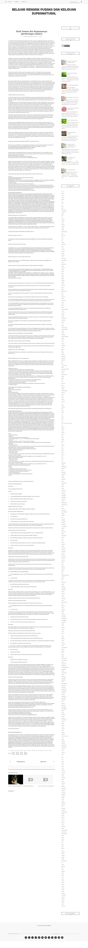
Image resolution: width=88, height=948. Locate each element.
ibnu (62, 410)
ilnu (62, 425)
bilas (63, 295)
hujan (63, 405)
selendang (64, 788)
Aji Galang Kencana (71, 169)
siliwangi (63, 808)
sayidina (63, 777)
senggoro (64, 794)
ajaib (63, 202)
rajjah (63, 739)
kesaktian (64, 510)
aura (63, 262)
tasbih (63, 848)
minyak (63, 627)
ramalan (63, 741)
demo (63, 340)
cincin (63, 325)
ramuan (63, 743)
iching (63, 412)
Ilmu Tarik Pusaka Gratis (67, 423)
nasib (63, 649)
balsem (63, 267)
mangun (63, 593)
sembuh (63, 790)
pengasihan (64, 689)
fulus (63, 347)
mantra (63, 596)
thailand (63, 866)
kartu (63, 481)
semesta (63, 792)
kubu (63, 546)
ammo (63, 222)
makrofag (64, 587)
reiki (62, 750)
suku (63, 824)
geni (62, 361)
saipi (63, 765)
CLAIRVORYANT (65, 329)
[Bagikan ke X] (17, 753)
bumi (63, 305)
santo (63, 775)
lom (62, 580)
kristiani (63, 544)
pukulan (63, 718)
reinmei (63, 752)
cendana (63, 320)
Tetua (63, 864)
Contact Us (24, 1)
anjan (63, 229)
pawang (63, 676)
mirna (63, 629)
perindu (63, 694)
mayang (63, 609)
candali (63, 313)
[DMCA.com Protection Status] (66, 46)
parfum (63, 674)
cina (62, 323)
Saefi (63, 763)
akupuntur (64, 210)
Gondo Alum (64, 365)
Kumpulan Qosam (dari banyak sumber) (72, 61)
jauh (62, 448)
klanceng (63, 531)
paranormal (64, 672)
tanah (63, 841)
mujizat (63, 638)
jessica (63, 454)
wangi (63, 891)
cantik (63, 314)
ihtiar (63, 417)
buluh (63, 304)
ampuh (63, 224)
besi (62, 287)
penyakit (63, 692)
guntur (63, 376)
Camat (63, 311)
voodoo (63, 888)
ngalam (63, 651)
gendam (63, 360)
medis (63, 613)
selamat (63, 786)
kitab (63, 530)
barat (63, 269)
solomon (63, 810)
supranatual (64, 831)
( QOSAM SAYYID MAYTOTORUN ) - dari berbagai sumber (71, 145)
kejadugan (64, 495)
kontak (63, 537)
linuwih (63, 577)
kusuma (63, 555)
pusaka (63, 721)
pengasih (63, 687)
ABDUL (63, 193)
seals (63, 779)
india (63, 426)
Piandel (9, 1)
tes (62, 862)
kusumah (63, 557)
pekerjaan (64, 678)
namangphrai (64, 647)
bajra (63, 266)
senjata (63, 795)
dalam (63, 332)
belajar (63, 280)
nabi (62, 645)
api (62, 237)
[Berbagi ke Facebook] (13, 753)
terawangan (64, 860)
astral (63, 257)
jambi (63, 439)
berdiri (63, 284)
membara (64, 615)
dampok (63, 334)
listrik (63, 578)
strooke (63, 817)
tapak (63, 844)
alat (62, 215)
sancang (63, 772)
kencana (63, 499)
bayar (63, 275)
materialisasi (64, 602)
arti (62, 240)
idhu (62, 416)
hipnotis (63, 392)
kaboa (63, 464)
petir (62, 701)
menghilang (64, 618)
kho (62, 517)
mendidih (63, 616)
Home (6, 1)
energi (63, 343)
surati (63, 835)
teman (63, 853)
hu (62, 403)
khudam (63, 522)
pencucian (64, 685)
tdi (62, 850)
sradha (63, 813)
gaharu (63, 349)
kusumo (63, 558)
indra (63, 430)
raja (62, 737)
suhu (63, 819)
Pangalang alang (65, 667)
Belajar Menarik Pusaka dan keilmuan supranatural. (35, 933)
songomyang (64, 812)
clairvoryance (64, 327)
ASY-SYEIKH (64, 258)
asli (62, 246)
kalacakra (64, 472)
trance (63, 873)
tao (62, 842)
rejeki (63, 754)
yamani (50, 750)
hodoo (63, 399)
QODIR (63, 725)
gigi (62, 363)
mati (62, 604)
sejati (63, 785)
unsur (63, 880)
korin (63, 540)
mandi (63, 591)
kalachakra (64, 474)
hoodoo (63, 401)
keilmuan (63, 493)
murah (63, 640)
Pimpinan (63, 705)
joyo (62, 459)
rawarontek (64, 745)
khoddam (64, 521)
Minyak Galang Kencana (72, 120)
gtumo (63, 372)
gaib (12, 750)
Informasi (16, 1)
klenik (63, 533)
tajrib (63, 839)
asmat (63, 253)
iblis (62, 408)
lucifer (63, 584)
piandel (63, 703)
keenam (63, 492)
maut (63, 607)
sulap (63, 828)
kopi (62, 539)
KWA (62, 562)
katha (63, 484)
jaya (62, 452)
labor (63, 564)
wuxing (63, 897)
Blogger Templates (74, 933)
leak (62, 571)
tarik (62, 846)
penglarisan (64, 690)
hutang (63, 407)
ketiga (63, 513)
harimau (63, 383)
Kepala (63, 501)
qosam (63, 728)
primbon (63, 714)
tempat (63, 855)
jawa (63, 450)
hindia (63, 389)
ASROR (63, 255)
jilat (62, 455)
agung (63, 199)
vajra (63, 884)
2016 (62, 191)
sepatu (63, 797)
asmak (63, 249)
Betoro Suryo (64, 291)
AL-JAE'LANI (64, 211)
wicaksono (64, 895)
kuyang (63, 560)
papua (63, 671)
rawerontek (64, 746)
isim (62, 435)
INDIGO (63, 428)
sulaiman (63, 826)
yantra (63, 902)
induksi (63, 432)
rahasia (63, 734)
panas (63, 662)
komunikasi (64, 535)
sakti (63, 766)
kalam (63, 475)
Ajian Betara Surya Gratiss (72, 97)
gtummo (63, 370)
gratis (15, 750)
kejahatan (64, 497)
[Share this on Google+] (21, 753)
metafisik (63, 622)
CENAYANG (64, 318)
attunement (64, 260)
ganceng (63, 356)
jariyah (63, 445)
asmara (63, 251)
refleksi (63, 748)
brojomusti (64, 300)
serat (63, 799)
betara (63, 289)
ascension (64, 244)
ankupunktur (64, 231)
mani (63, 595)
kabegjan (63, 463)
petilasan (63, 699)
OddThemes (63, 933)
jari (62, 443)
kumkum (63, 549)
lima (62, 573)
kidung (63, 528)
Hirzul (63, 394)
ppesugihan (64, 709)
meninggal (64, 620)
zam (62, 904)
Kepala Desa (64, 502)
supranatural (41, 750)
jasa (62, 446)
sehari (63, 781)
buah (63, 302)
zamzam (63, 906)
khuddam (64, 524)
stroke (63, 815)
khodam (63, 519)
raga (62, 730)
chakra (63, 322)
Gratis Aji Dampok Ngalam (72, 85)
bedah (63, 278)
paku (63, 656)
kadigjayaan (64, 466)
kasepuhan (64, 483)
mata (63, 600)
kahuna (63, 468)
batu (62, 273)
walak (63, 889)
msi (37, 750)
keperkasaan (64, 504)
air (62, 200)
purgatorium (64, 719)
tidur (62, 868)
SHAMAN (63, 803)
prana (63, 712)
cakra (63, 307)
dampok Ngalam (65, 336)
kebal (63, 488)
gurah (63, 378)
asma (63, 247)
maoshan (64, 598)
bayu (63, 276)
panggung (64, 669)
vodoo (63, 886)
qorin (63, 727)
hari (62, 381)
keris (63, 506)
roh (62, 759)
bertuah (63, 285)
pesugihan (64, 698)
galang (63, 354)
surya (63, 837)
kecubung (64, 490)
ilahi (62, 419)
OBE (62, 653)
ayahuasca (64, 264)
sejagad (63, 783)
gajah (63, 352)
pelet (63, 681)
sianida (63, 804)
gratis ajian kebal (65, 369)
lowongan (29, 750)
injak (63, 434)
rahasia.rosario (65, 736)
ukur (62, 877)
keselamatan (64, 511)
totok (63, 869)
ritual (63, 757)
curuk (63, 331)
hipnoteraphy (64, 390)
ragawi (63, 732)
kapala (63, 477)
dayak (63, 338)
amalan (63, 220)
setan (63, 801)
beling (63, 282)
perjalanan (64, 696)
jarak (63, 441)
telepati (63, 851)
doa (62, 342)
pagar (63, 654)
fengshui (63, 345)
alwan (63, 219)
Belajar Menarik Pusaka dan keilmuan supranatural (44, 11)
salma (63, 768)
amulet (63, 226)
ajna (62, 208)
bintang (63, 296)
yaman (46, 750)
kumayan (63, 548)
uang (63, 875)
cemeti (63, 316)
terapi (63, 859)
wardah (63, 893)
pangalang (64, 665)
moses (63, 633)
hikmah (63, 387)
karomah (63, 479)
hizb (19, 750)
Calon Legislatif (65, 309)
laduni (63, 566)
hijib (62, 385)
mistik (33, 750)
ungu (63, 878)
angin (63, 228)
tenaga (63, 857)
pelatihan (64, 680)
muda (63, 636)
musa (63, 642)
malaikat (63, 589)
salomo (63, 770)
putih (63, 723)
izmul (63, 437)
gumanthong (64, 374)
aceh (63, 195)
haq (62, 379)
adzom (63, 197)
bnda (63, 298)
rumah (63, 761)
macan (63, 586)
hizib (21, 750)
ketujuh (63, 515)
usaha (63, 882)
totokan (63, 871)
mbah (63, 611)
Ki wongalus (64, 526)
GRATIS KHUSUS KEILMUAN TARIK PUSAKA (73, 109)
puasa (63, 716)
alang (63, 213)
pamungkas (64, 660)
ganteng (63, 358)
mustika (63, 643)
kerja (25, 750)
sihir (62, 806)
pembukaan (64, 683)
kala (62, 470)
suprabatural (64, 830)
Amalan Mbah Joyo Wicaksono (71, 158)
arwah (63, 242)
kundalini (63, 551)
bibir (62, 293)
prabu (63, 710)
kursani (63, 553)
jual (62, 461)
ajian (63, 206)
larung (63, 569)
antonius (63, 235)
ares (62, 238)
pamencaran (64, 658)
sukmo (63, 822)
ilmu (62, 421)
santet (63, 774)
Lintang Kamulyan (65, 575)
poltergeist (64, 707)
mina (63, 625)
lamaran (63, 567)
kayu (63, 486)
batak (63, 271)
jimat (63, 457)
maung (63, 606)
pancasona (64, 663)
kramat (63, 542)
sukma (63, 821)
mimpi (63, 624)
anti (62, 233)
